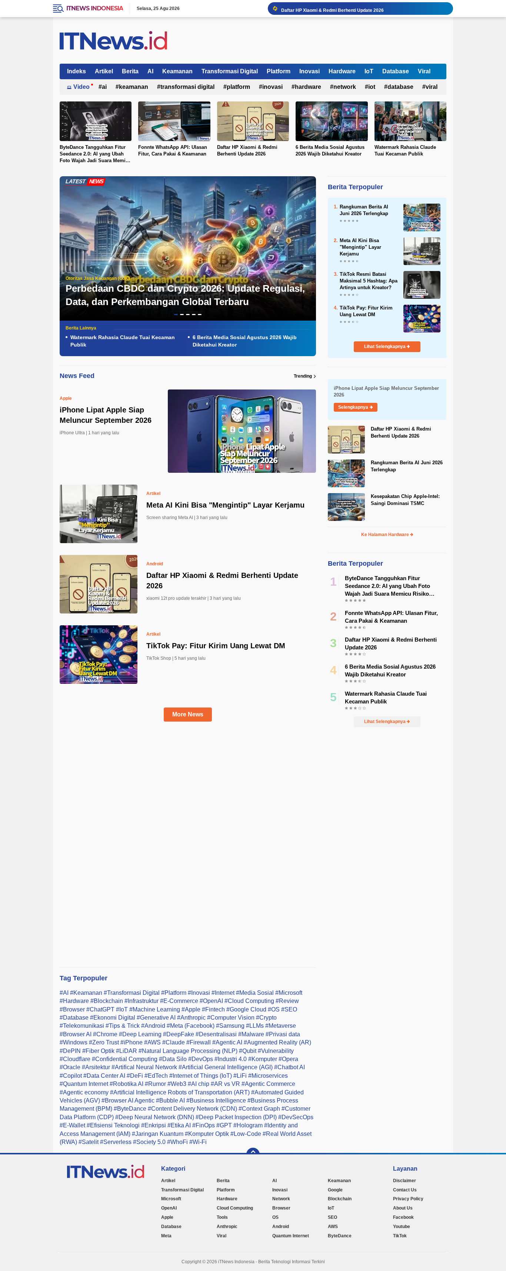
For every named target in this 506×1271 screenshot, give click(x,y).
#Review (287, 1001)
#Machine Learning (154, 1009)
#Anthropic (191, 1017)
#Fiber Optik (98, 1051)
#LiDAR (126, 1051)
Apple (66, 398)
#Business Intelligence (216, 1100)
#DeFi (135, 1076)
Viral (424, 71)
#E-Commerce (179, 1001)
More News (187, 714)
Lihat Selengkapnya (385, 346)
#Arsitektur (96, 1067)
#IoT (122, 1009)
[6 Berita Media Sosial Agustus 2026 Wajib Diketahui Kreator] (331, 121)
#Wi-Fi (198, 1142)
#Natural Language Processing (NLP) (188, 1051)
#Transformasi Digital (132, 993)
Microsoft (171, 1198)
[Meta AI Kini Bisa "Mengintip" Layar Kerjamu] (421, 250)
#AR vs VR (225, 1084)
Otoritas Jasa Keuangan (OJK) (98, 278)
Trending (303, 376)
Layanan (405, 1168)
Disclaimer (404, 1180)
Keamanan (177, 71)
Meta (166, 1235)
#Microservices (268, 1076)
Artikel (104, 71)
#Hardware (74, 1001)
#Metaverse (280, 1026)
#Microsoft (288, 993)
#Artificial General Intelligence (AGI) (226, 1067)
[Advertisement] (194, 850)
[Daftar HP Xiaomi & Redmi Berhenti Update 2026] (253, 121)
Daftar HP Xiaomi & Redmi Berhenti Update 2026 (332, 8)
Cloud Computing (235, 1208)
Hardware (342, 71)
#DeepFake (178, 1034)
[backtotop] (253, 1154)
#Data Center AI (104, 1076)
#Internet (223, 993)
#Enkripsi (153, 1125)
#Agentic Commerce (268, 1084)
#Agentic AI (227, 1042)
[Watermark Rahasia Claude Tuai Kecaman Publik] (410, 121)
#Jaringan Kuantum (157, 1134)
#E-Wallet (72, 1125)
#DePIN (70, 1051)
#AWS (152, 1042)
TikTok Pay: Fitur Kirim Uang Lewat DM (215, 646)
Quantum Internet (290, 1235)
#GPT (224, 1125)
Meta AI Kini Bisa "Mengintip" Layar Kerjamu (225, 505)
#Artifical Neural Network (144, 1067)
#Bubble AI (170, 1100)
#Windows (73, 1042)
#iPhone (131, 1042)
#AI (64, 993)
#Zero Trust (104, 1042)
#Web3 (176, 1084)
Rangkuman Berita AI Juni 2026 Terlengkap (364, 210)
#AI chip (198, 1084)
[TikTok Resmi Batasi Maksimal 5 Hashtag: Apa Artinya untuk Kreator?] (421, 284)
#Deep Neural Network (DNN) (154, 1117)
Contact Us (405, 1190)
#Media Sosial (255, 993)
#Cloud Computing (249, 1001)
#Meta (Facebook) (190, 1026)
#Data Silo (173, 1059)
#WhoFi (177, 1142)
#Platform (173, 993)
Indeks (76, 71)
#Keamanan (86, 993)
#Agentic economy (84, 1092)
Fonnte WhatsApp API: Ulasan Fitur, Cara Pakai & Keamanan (172, 150)
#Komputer (262, 1059)
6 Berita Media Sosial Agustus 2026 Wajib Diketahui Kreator (330, 150)
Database (395, 71)
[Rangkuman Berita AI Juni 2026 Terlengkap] (421, 217)
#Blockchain (106, 1001)
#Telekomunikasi (82, 1026)
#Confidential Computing (124, 1059)
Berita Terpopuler (355, 187)
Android (154, 563)
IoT (368, 71)
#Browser (72, 1009)
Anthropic (227, 1226)
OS (275, 1217)
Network (344, 87)
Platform (278, 71)
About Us (403, 1208)
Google (335, 1190)
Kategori (173, 1168)
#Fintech (213, 1009)
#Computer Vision (230, 1017)
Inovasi (309, 71)
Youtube (401, 1226)
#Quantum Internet (84, 1084)
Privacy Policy (408, 1198)
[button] (176, 314)
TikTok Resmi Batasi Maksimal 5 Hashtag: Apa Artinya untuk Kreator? (368, 280)
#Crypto (266, 1017)
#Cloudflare (75, 1059)
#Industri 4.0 (230, 1059)
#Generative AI (156, 1017)
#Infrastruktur (141, 1001)
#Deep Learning (140, 1034)
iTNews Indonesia (94, 8)
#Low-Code (245, 1134)
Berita (130, 71)
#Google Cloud (246, 1009)
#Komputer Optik (207, 1134)
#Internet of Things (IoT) (200, 1076)
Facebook (403, 1217)
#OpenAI (211, 1001)
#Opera (288, 1059)
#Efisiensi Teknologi (113, 1125)
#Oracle (70, 1067)
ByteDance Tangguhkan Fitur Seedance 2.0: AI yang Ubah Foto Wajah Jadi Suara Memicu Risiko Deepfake (95, 154)
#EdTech (156, 1076)
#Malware (251, 1034)
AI (150, 71)
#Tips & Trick (123, 1026)
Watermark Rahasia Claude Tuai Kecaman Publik (405, 150)
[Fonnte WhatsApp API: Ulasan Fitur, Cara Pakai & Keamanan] (174, 121)
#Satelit (89, 1142)
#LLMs (255, 1026)
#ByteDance (130, 1109)
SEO (332, 1217)
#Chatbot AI (289, 1067)
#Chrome (105, 1034)
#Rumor (155, 1084)
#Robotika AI (126, 1084)
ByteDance (340, 1235)
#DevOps (200, 1059)
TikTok (400, 1235)
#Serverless (116, 1142)
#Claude (173, 1042)
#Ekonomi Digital (112, 1017)
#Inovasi (199, 993)
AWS (333, 1226)
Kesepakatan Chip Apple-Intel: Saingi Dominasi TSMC (405, 500)
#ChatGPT (100, 1009)
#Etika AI (179, 1125)
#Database (74, 1017)
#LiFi (240, 1076)
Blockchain (340, 1198)
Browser (281, 1208)
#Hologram (248, 1125)
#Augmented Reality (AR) (277, 1042)
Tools (222, 1217)
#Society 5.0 (149, 1142)
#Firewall (198, 1042)
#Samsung (230, 1026)
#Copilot (71, 1076)
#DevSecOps (295, 1117)
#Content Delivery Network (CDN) (192, 1109)
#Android (153, 1026)
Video (81, 87)
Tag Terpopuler (83, 978)
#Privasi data (283, 1034)
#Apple (191, 1009)
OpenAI (169, 1208)
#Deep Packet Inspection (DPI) (236, 1117)
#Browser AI (75, 1034)
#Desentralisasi (216, 1034)
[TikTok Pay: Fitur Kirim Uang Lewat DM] (421, 318)
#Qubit (247, 1051)
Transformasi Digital (230, 71)
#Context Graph (259, 1109)
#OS (274, 1009)
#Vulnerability (276, 1051)
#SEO (289, 1009)
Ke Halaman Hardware (385, 534)
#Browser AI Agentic (127, 1100)
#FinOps (203, 1125)
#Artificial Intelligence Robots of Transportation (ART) (180, 1092)
